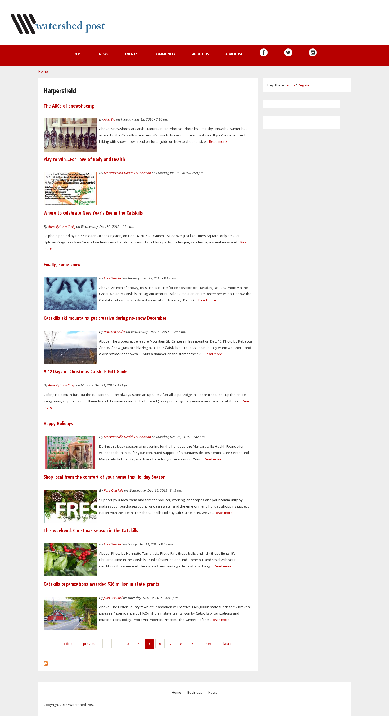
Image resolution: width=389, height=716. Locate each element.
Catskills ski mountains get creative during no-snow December (105, 318)
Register (304, 85)
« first (68, 643)
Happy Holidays (58, 423)
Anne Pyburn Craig (61, 226)
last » (227, 643)
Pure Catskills (113, 490)
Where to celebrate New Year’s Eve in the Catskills (93, 213)
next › (210, 643)
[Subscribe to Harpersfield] (46, 662)
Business (194, 692)
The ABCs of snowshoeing (69, 106)
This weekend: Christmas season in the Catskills (91, 530)
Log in (290, 85)
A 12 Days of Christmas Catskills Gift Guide (86, 371)
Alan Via (109, 119)
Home (77, 53)
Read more (218, 141)
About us (200, 53)
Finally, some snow (62, 264)
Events (131, 53)
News (103, 53)
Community (164, 53)
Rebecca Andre (114, 331)
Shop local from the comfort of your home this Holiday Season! (105, 477)
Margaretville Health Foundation (127, 173)
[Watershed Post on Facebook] (263, 52)
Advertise (234, 53)
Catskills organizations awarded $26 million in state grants (101, 584)
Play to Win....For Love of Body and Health (84, 159)
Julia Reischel (113, 278)
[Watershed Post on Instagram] (313, 52)
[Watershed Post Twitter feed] (288, 52)
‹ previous (89, 643)
